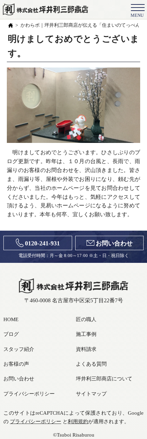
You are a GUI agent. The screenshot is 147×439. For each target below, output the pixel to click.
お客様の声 (16, 364)
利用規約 (78, 421)
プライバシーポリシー (29, 394)
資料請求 (86, 349)
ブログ (11, 334)
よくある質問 (91, 364)
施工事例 (86, 334)
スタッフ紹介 (18, 349)
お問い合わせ (114, 243)
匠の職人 (86, 319)
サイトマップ (91, 394)
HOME (10, 319)
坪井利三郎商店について (104, 378)
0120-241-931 (42, 243)
